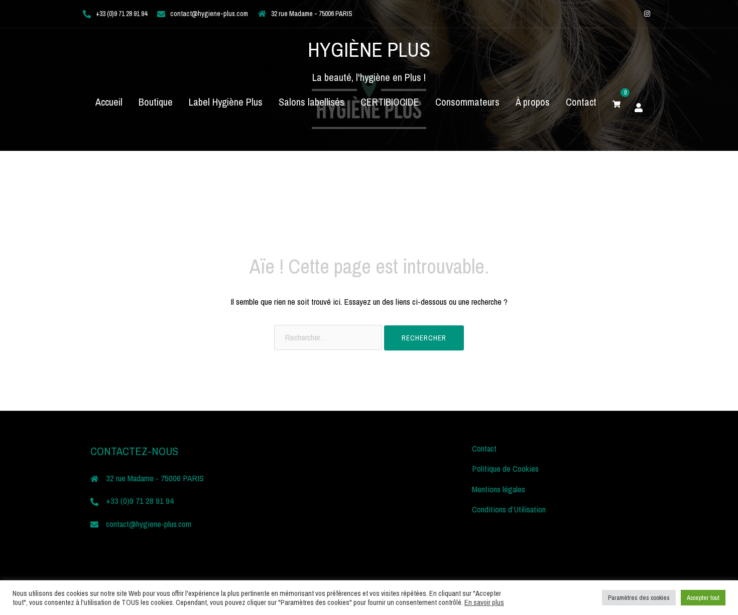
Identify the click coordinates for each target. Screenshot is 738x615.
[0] (616, 102)
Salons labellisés (311, 102)
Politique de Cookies (505, 468)
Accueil (108, 102)
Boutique (156, 102)
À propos (533, 102)
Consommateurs (467, 102)
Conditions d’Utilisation (509, 509)
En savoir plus (484, 602)
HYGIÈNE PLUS (369, 49)
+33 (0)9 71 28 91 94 (121, 13)
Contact (581, 102)
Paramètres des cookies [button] (639, 597)
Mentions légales (498, 489)
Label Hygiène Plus (226, 102)
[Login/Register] (639, 106)
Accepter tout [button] (703, 597)
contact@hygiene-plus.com (209, 13)
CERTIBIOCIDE (389, 102)
